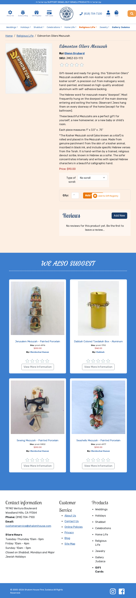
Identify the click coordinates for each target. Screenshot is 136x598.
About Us (10, 16)
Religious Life (100, 542)
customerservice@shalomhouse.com (28, 525)
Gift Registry (36, 16)
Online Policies (74, 526)
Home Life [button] (70, 27)
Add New (119, 215)
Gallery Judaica (100, 559)
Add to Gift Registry (108, 196)
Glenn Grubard (74, 53)
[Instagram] (113, 591)
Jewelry (100, 551)
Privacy (69, 532)
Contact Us (72, 521)
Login (108, 16)
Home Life (101, 534)
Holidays (100, 515)
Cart (116, 14)
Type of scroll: (71, 179)
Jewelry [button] (104, 27)
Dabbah (100, 352)
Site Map (70, 543)
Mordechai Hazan (39, 352)
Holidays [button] (25, 27)
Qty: (66, 195)
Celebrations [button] (53, 27)
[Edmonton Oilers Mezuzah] (29, 68)
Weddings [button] (11, 27)
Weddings (101, 509)
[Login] (108, 12)
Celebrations (102, 528)
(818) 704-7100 (93, 13)
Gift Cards (49, 16)
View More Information (38, 366)
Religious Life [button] (87, 27)
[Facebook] (121, 591)
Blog (67, 538)
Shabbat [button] (38, 27)
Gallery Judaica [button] (121, 27)
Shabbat (100, 522)
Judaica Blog (23, 16)
